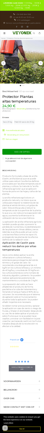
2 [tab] (22, 85)
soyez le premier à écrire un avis (22, 368)
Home (3, 38)
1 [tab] (20, 85)
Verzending (21, 109)
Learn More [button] (8, 423)
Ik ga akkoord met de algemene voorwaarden (18, 159)
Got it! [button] (22, 429)
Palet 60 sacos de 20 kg (24, 122)
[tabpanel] (22, 62)
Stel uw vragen (12, 139)
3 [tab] (23, 85)
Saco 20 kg (7, 122)
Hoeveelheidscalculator (15, 130)
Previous (3, 63)
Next (40, 63)
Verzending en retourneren (18, 135)
